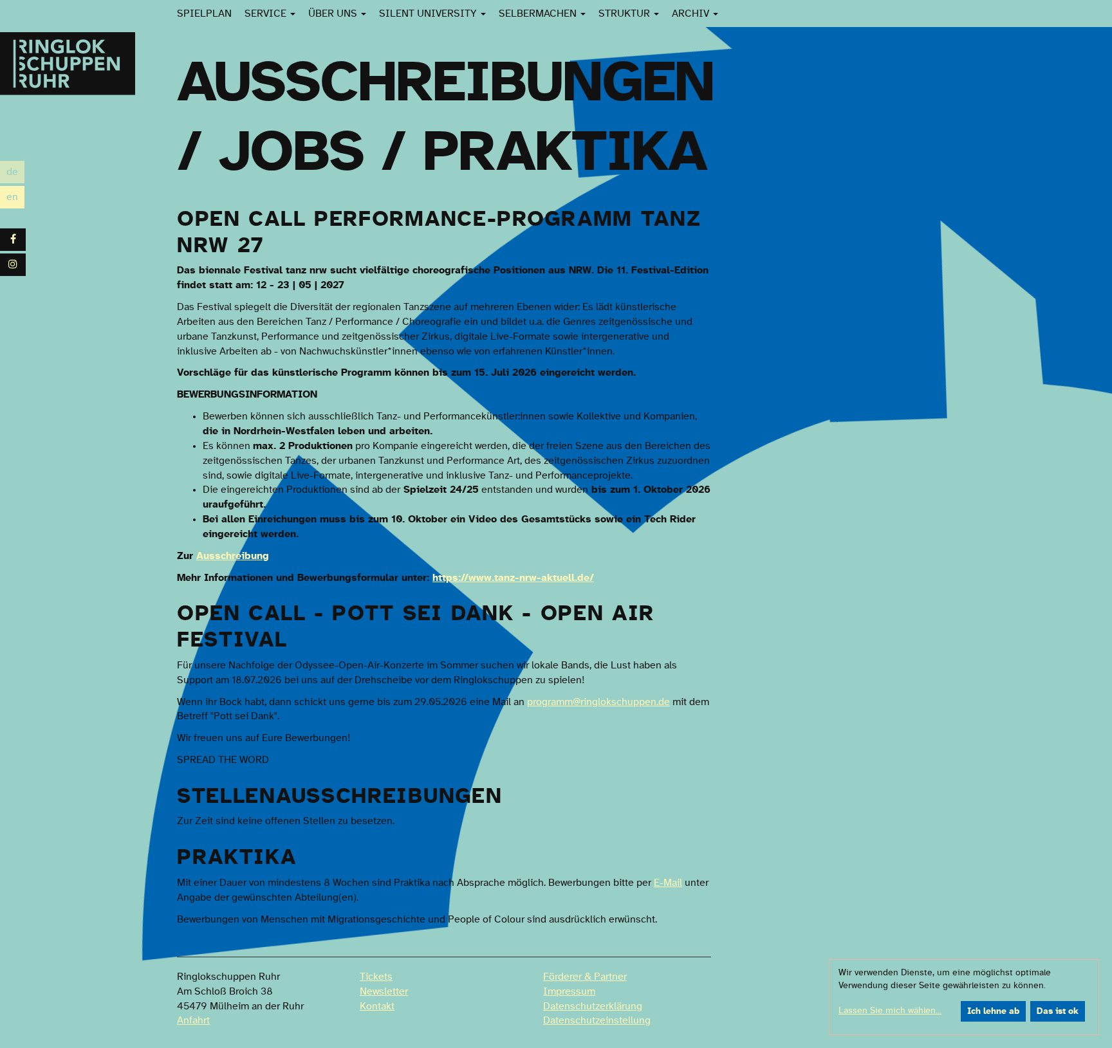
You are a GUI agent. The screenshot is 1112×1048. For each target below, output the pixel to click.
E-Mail (668, 883)
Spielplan (204, 13)
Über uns (334, 13)
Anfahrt (193, 1020)
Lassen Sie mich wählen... (890, 1010)
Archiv (692, 13)
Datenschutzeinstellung (597, 1020)
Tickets (376, 976)
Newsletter (384, 991)
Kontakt (377, 1006)
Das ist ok (1058, 1011)
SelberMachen (539, 13)
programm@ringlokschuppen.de (598, 702)
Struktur (625, 13)
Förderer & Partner (585, 976)
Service (267, 13)
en (15, 198)
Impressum (569, 991)
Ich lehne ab (993, 1011)
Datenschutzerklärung (592, 1006)
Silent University (429, 13)
